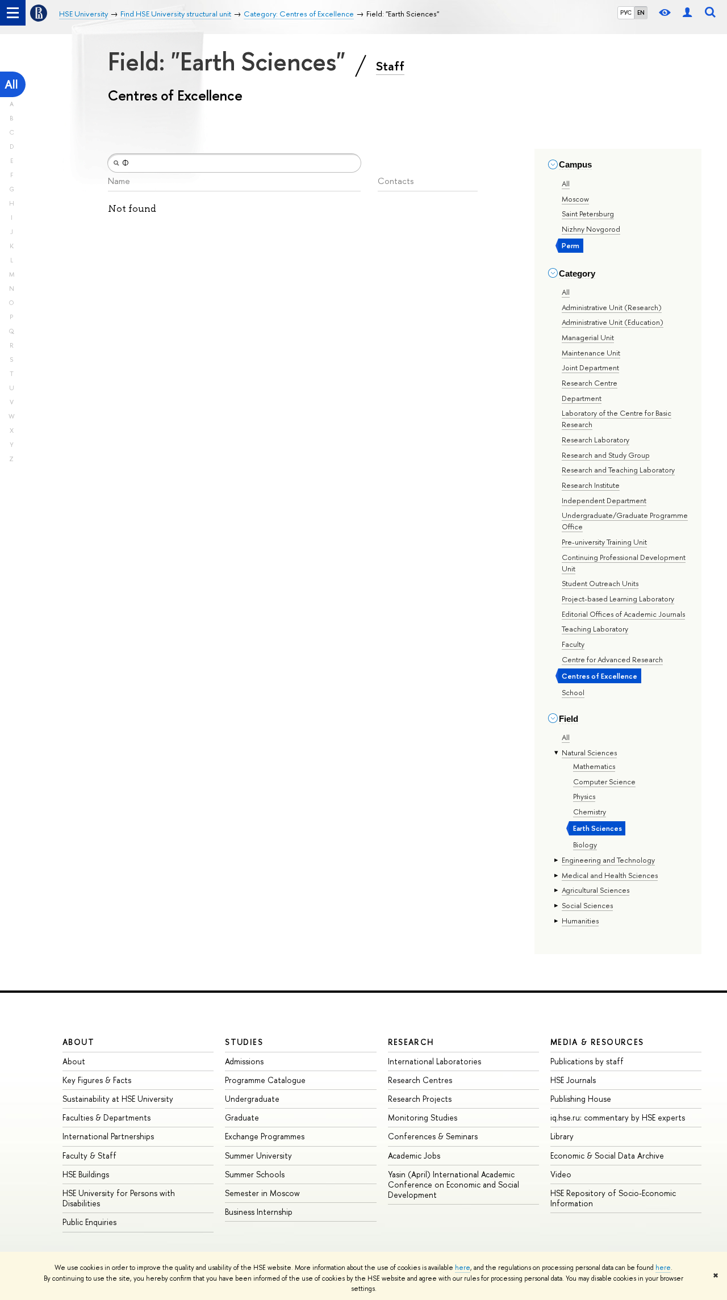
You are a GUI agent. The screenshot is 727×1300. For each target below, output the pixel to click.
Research (411, 1041)
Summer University (258, 1155)
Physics (584, 796)
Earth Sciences (597, 828)
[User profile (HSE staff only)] (687, 13)
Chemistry (589, 811)
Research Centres (420, 1080)
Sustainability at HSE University (117, 1098)
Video (560, 1174)
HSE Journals (573, 1080)
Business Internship (259, 1211)
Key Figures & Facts (96, 1080)
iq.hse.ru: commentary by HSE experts (617, 1117)
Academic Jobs (414, 1155)
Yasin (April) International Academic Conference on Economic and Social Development (453, 1184)
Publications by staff (587, 1061)
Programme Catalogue (265, 1080)
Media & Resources (597, 1041)
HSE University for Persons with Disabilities (118, 1198)
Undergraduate (252, 1098)
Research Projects (420, 1098)
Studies (244, 1041)
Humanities (580, 921)
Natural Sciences (589, 752)
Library (562, 1136)
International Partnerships (108, 1136)
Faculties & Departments (106, 1117)
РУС (626, 12)
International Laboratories (434, 1061)
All (11, 84)
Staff (390, 65)
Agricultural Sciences (595, 890)
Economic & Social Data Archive (607, 1155)
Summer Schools (255, 1174)
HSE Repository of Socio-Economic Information (613, 1198)
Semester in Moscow (262, 1193)
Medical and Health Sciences (610, 875)
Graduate (242, 1117)
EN (641, 12)
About (78, 1041)
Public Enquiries (89, 1222)
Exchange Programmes (264, 1136)
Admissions (244, 1061)
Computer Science (604, 781)
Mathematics (594, 766)
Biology (585, 844)
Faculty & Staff (89, 1155)
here (462, 1267)
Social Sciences (587, 905)
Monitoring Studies (422, 1117)
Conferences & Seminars (433, 1136)
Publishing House (580, 1098)
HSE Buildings (85, 1174)
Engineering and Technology (608, 860)
